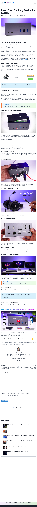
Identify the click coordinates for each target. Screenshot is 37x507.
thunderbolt (10, 344)
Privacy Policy (21, 502)
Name (2, 390)
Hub (34, 342)
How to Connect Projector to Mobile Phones (17, 106)
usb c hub (23, 344)
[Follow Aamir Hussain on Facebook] (17, 360)
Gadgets (5, 7)
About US (11, 502)
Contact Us (16, 502)
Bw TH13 (10, 342)
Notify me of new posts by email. (8, 397)
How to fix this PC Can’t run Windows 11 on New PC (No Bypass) (9, 367)
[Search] (34, 405)
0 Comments (26, 15)
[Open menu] (35, 3)
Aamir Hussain (6, 15)
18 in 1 (3, 342)
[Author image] (2, 15)
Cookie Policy (28, 502)
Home (2, 7)
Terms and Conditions (18, 504)
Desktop (15, 342)
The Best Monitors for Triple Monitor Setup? (16, 284)
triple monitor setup (17, 344)
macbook (3, 344)
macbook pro (24, 59)
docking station (20, 342)
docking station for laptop (28, 342)
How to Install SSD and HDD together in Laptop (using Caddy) (28, 367)
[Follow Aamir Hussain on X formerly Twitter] (19, 360)
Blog (7, 502)
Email (21, 390)
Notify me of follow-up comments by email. (10, 395)
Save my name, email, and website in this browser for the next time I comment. (15, 393)
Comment (3, 377)
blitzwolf (6, 342)
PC (6, 344)
